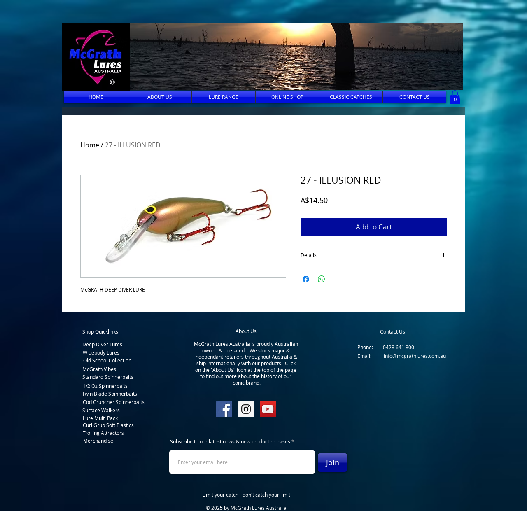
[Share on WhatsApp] (321, 279)
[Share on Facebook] (306, 279)
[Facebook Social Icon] (224, 409)
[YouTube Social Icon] (268, 409)
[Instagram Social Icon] (246, 409)
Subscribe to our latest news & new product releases (230, 441)
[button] (294, 56)
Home (89, 144)
